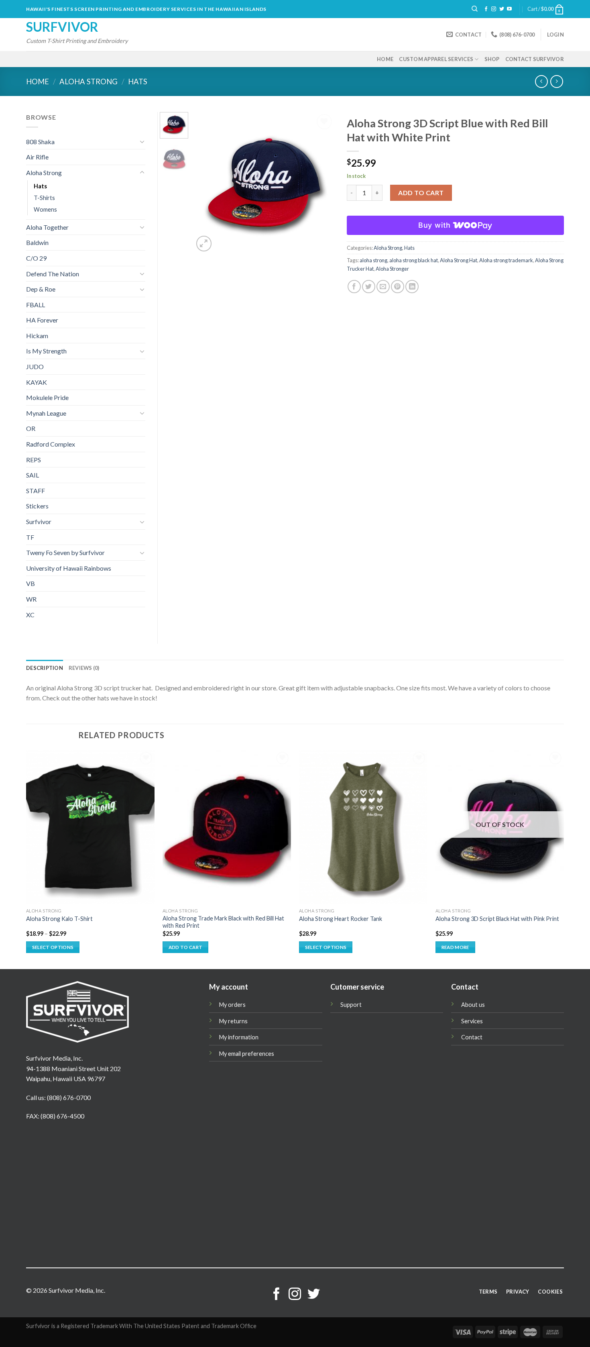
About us (473, 1004)
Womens (45, 209)
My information (238, 1037)
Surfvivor (62, 26)
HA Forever (42, 320)
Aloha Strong (88, 81)
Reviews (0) (84, 668)
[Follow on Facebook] (486, 9)
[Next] (322, 183)
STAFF (35, 490)
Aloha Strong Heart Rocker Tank (340, 918)
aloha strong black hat (413, 260)
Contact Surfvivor (534, 59)
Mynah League (46, 413)
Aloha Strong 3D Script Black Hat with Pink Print (497, 918)
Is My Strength (46, 351)
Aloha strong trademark (506, 260)
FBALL (35, 304)
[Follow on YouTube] (509, 9)
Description (44, 668)
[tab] (44, 668)
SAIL (32, 475)
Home (385, 59)
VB (30, 583)
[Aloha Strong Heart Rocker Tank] (363, 827)
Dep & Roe (40, 289)
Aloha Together (47, 227)
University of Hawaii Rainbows (68, 568)
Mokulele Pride (47, 397)
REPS (33, 459)
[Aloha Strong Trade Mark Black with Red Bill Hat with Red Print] (227, 827)
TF (30, 537)
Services (472, 1021)
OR (30, 428)
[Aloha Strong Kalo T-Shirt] (90, 827)
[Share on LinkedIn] (412, 286)
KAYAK (36, 382)
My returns (233, 1021)
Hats (137, 81)
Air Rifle (37, 157)
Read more (455, 947)
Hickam (37, 335)
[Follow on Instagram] (493, 9)
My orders (232, 1004)
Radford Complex (50, 444)
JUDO (35, 366)
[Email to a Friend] (383, 286)
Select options (53, 947)
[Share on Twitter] (368, 286)
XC (30, 614)
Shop (492, 59)
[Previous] (206, 183)
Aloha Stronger (392, 268)
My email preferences (246, 1053)
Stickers (37, 506)
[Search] (475, 8)
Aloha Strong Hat (458, 260)
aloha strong (373, 260)
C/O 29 (36, 258)
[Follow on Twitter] (501, 9)
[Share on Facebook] (354, 286)
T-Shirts (44, 197)
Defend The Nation (52, 274)
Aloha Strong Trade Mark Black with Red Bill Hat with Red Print (223, 922)
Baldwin (37, 242)
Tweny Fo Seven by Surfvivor (65, 552)
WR (31, 599)
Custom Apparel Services (436, 59)
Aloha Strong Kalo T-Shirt (59, 918)
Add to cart (421, 192)
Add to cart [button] (186, 947)
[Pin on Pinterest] (397, 286)
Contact (471, 1037)
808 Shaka (40, 141)
